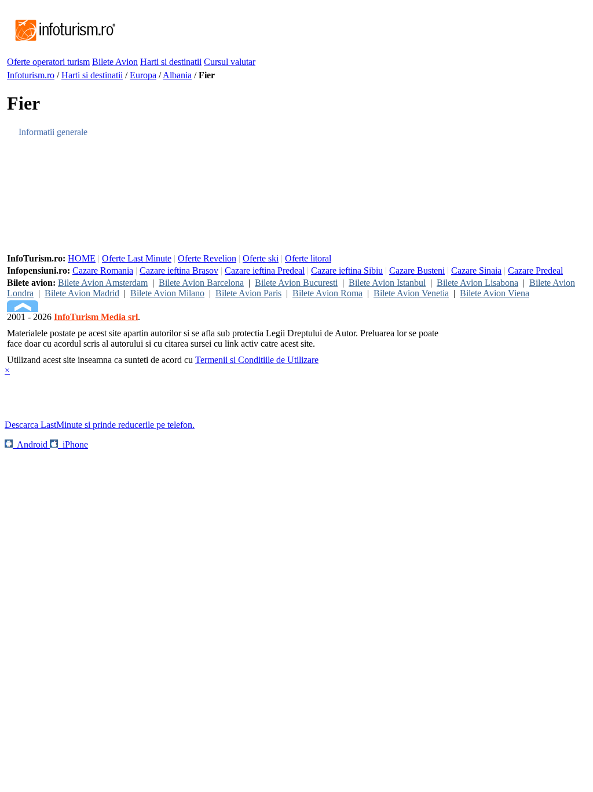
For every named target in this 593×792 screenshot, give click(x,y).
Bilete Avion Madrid (82, 293)
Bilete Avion (115, 62)
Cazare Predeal (535, 270)
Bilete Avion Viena (494, 293)
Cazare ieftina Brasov (179, 270)
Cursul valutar (229, 62)
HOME (82, 258)
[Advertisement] (328, 31)
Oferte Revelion (207, 258)
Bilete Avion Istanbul (387, 283)
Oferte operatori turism (48, 62)
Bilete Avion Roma (327, 293)
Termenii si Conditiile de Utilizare (257, 360)
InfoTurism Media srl (96, 317)
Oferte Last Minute (136, 258)
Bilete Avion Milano (167, 293)
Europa (143, 75)
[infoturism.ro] (62, 42)
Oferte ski (261, 258)
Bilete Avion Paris (248, 293)
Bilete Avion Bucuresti (296, 283)
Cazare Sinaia (476, 270)
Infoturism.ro (30, 75)
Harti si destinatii (171, 62)
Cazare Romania (102, 270)
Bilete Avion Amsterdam (103, 283)
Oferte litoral (308, 258)
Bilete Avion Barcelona (201, 283)
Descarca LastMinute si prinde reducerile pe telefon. (100, 425)
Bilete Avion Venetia (411, 293)
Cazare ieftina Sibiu (347, 270)
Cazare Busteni (417, 270)
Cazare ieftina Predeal (265, 270)
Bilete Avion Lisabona (477, 283)
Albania (177, 75)
